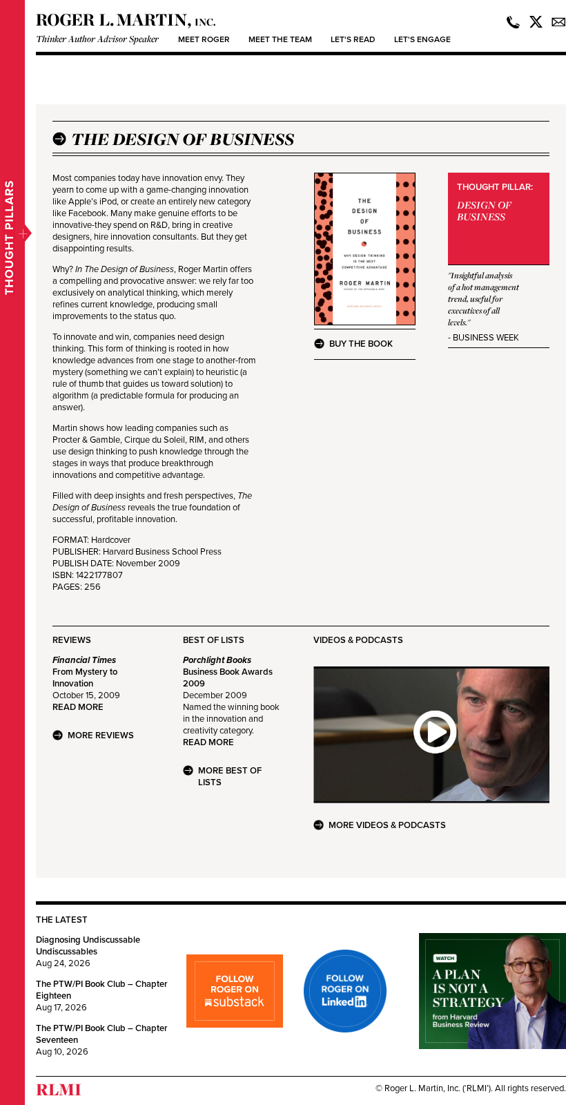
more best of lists (230, 776)
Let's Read (353, 39)
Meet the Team (280, 39)
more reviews (101, 735)
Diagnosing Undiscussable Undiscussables (88, 945)
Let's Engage (422, 39)
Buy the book (361, 343)
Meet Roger (204, 39)
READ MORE (78, 707)
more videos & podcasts (387, 825)
